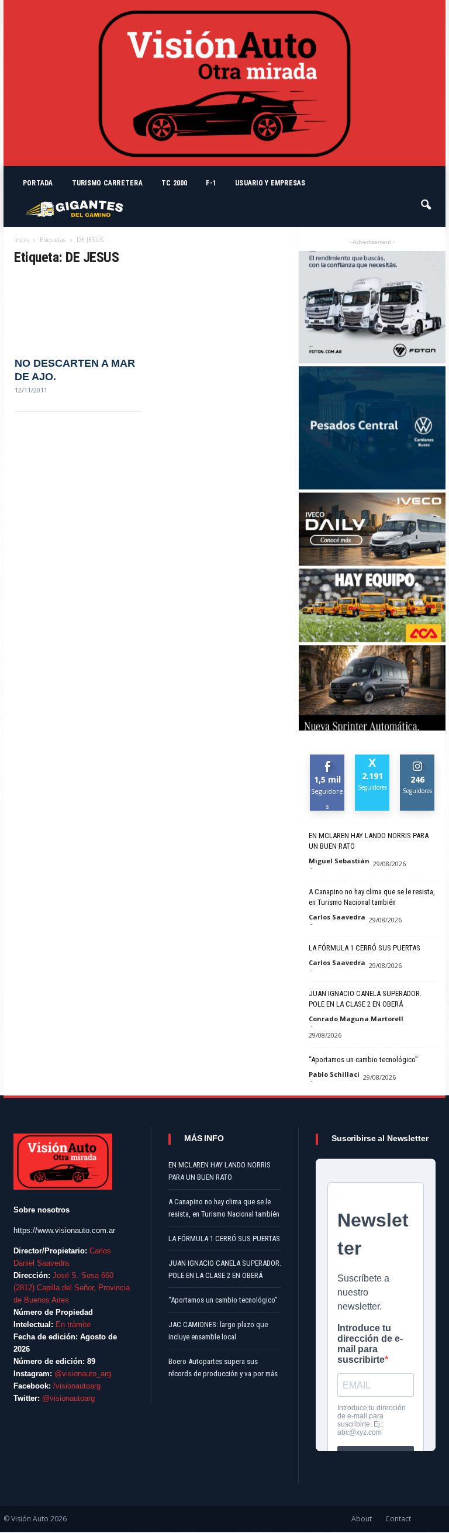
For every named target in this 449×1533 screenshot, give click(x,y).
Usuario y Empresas (270, 183)
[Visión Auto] (224, 83)
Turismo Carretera (107, 183)
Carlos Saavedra (337, 917)
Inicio (21, 240)
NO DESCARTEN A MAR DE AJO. (75, 370)
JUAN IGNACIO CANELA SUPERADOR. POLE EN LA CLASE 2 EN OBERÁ (365, 998)
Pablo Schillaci (334, 1074)
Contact (398, 1519)
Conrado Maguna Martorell (356, 1018)
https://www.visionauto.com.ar (64, 1230)
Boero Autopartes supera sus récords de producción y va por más (223, 1367)
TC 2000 (174, 183)
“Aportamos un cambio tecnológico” (363, 1059)
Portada (38, 183)
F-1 (211, 183)
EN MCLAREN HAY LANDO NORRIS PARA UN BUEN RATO (369, 840)
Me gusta (328, 763)
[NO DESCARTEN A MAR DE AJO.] (78, 312)
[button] (427, 199)
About (361, 1519)
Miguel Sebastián (339, 860)
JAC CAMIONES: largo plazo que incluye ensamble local (218, 1330)
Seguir (417, 759)
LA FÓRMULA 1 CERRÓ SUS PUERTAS (364, 947)
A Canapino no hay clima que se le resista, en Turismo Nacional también (372, 897)
